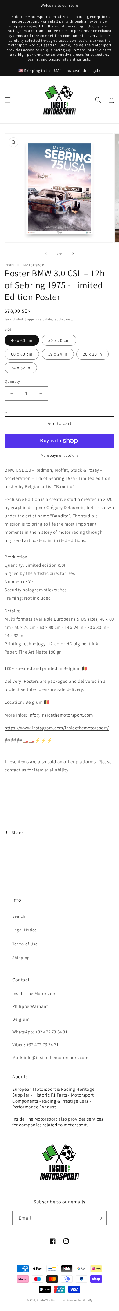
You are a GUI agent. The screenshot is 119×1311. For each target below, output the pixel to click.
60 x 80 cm (22, 354)
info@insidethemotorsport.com (60, 715)
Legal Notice (24, 930)
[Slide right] (73, 253)
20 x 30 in (92, 354)
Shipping (31, 319)
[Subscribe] (99, 1218)
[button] (7, 100)
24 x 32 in (21, 367)
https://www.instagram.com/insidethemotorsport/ (57, 728)
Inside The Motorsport (51, 1300)
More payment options (59, 455)
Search (19, 916)
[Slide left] (46, 253)
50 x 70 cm (59, 340)
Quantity (12, 381)
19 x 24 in (57, 354)
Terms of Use (25, 944)
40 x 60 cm (22, 340)
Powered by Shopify (79, 1300)
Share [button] (17, 832)
